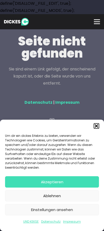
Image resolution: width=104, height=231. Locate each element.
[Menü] (97, 21)
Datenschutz (51, 221)
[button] (96, 126)
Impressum (72, 221)
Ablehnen (52, 195)
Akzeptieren (52, 182)
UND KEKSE (31, 221)
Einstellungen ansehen (52, 209)
